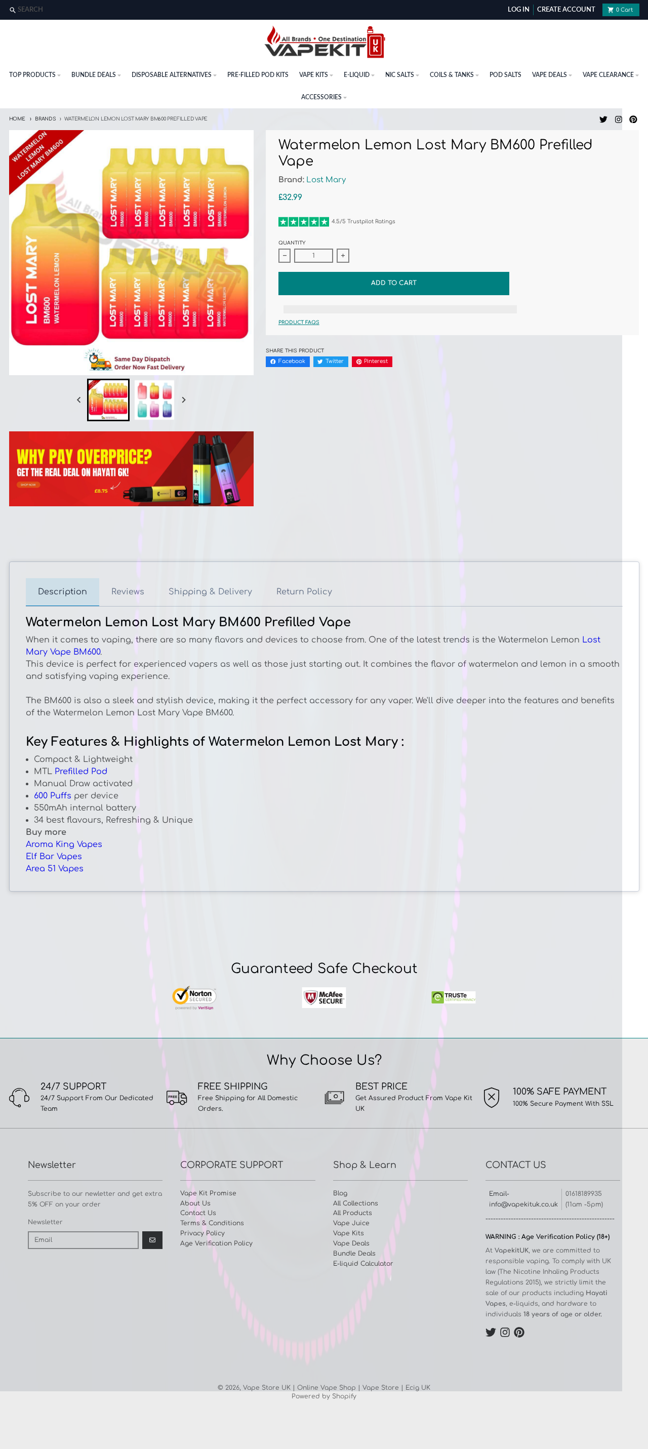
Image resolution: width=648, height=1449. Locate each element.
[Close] (639, 10)
